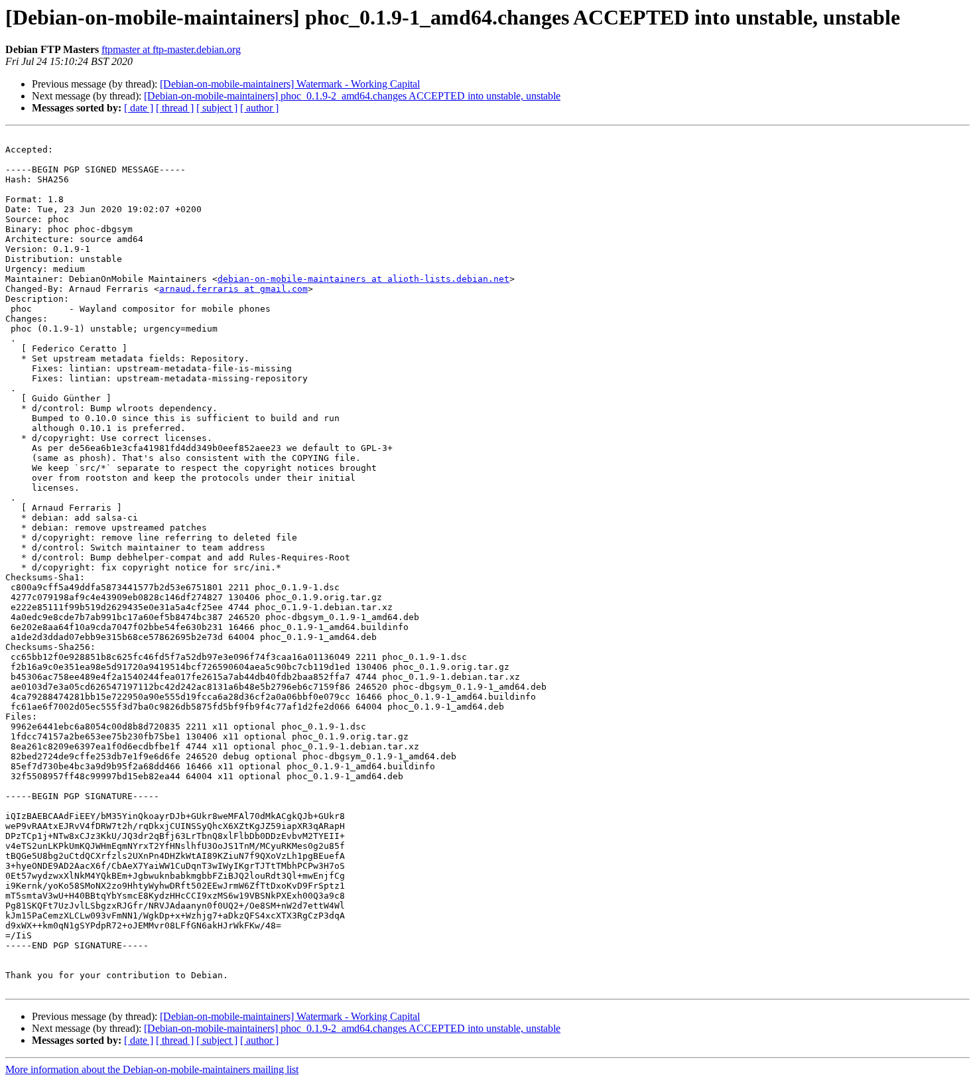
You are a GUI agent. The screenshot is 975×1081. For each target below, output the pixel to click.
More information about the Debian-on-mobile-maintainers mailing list (151, 1069)
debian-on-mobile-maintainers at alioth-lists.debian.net (363, 279)
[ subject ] (216, 107)
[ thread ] (175, 107)
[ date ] (138, 107)
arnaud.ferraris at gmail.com (233, 289)
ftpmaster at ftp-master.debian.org (171, 49)
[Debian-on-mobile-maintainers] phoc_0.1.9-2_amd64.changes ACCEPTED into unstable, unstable (352, 95)
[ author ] (259, 107)
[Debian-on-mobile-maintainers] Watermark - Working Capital (290, 84)
